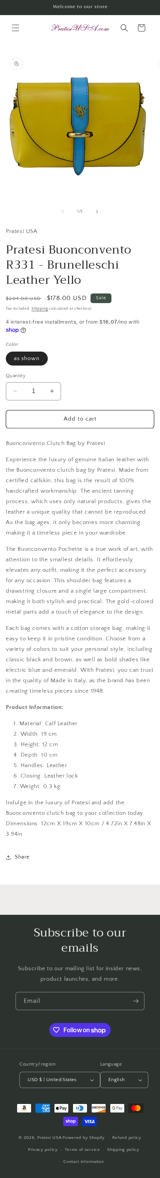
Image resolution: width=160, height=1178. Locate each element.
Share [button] (22, 857)
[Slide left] (62, 211)
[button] (15, 27)
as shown (27, 358)
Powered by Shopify (84, 1137)
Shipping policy (123, 1149)
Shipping (39, 309)
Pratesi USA (49, 1137)
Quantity (16, 375)
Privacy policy (43, 1149)
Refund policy (126, 1137)
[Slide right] (97, 211)
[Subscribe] (135, 1001)
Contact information (83, 1161)
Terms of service (82, 1149)
